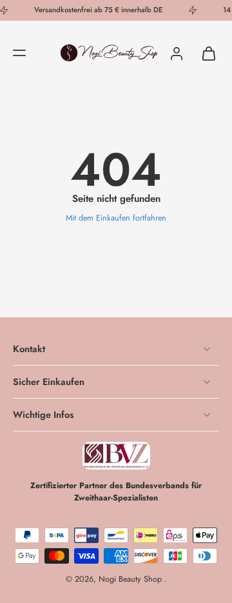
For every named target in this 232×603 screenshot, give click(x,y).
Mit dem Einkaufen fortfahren (116, 218)
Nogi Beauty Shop (131, 579)
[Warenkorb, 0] (205, 53)
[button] (19, 53)
